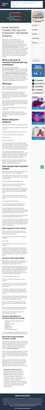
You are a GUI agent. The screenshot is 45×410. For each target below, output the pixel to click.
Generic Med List (32, 2)
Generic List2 (14, 6)
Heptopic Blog (20, 408)
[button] (42, 167)
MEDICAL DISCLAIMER (22, 395)
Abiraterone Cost (27, 408)
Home (13, 2)
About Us (18, 2)
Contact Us (24, 2)
